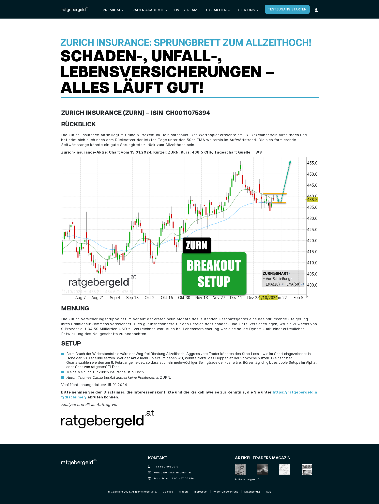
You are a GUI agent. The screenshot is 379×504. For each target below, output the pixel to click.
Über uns (245, 10)
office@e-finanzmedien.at (172, 472)
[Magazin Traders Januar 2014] (284, 469)
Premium (111, 10)
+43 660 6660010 (165, 466)
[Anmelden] (316, 10)
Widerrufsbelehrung (225, 491)
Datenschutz (252, 491)
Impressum (200, 491)
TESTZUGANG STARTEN (287, 9)
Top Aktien (216, 10)
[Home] (79, 461)
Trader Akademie (147, 10)
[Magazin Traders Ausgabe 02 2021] (240, 469)
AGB (268, 491)
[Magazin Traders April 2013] (307, 469)
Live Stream (185, 10)
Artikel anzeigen (245, 479)
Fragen (183, 491)
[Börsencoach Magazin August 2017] (262, 469)
